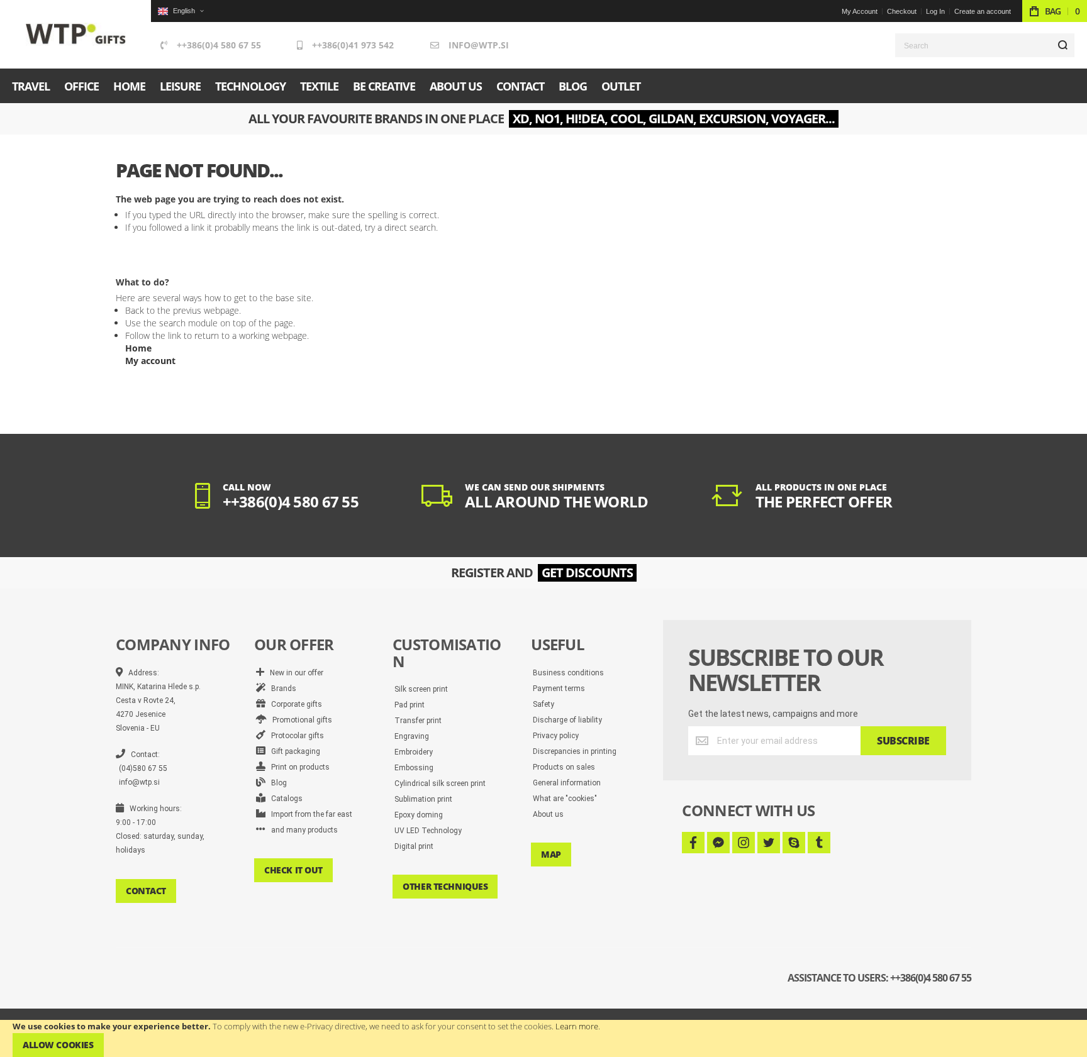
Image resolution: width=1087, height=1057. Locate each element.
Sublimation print (423, 799)
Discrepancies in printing (574, 751)
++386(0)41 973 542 (353, 45)
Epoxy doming (418, 815)
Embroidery (413, 752)
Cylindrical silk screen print (440, 783)
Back (134, 310)
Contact (146, 891)
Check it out (293, 870)
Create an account (982, 11)
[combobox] (984, 45)
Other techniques (445, 886)
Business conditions (568, 672)
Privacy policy (556, 735)
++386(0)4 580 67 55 (219, 45)
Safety (543, 704)
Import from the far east (308, 814)
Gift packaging (292, 751)
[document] (543, 1038)
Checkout (902, 11)
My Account (860, 11)
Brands (280, 688)
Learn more (576, 1026)
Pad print (409, 704)
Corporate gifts (293, 704)
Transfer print (418, 720)
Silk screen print (421, 689)
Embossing (413, 767)
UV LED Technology (428, 830)
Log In (935, 11)
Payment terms (559, 688)
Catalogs (284, 798)
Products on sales (564, 767)
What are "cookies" (565, 798)
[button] (180, 11)
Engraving (411, 736)
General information (567, 782)
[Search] (1062, 45)
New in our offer (293, 672)
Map (551, 854)
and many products (301, 830)
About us (548, 814)
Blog (276, 782)
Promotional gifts (299, 720)
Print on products (297, 767)
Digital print (413, 846)
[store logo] (76, 34)
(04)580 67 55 (143, 768)
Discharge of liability (567, 720)
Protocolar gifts (294, 735)
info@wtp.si (479, 45)
